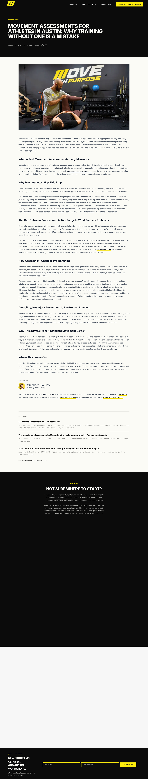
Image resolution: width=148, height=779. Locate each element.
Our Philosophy (89, 4)
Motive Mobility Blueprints (113, 397)
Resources (106, 4)
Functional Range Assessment (80, 171)
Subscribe (128, 765)
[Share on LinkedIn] (46, 45)
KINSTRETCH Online (68, 397)
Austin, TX (123, 394)
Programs (72, 4)
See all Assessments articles (32, 460)
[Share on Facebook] (42, 45)
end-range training (104, 249)
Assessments (13, 20)
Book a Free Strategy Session (129, 4)
